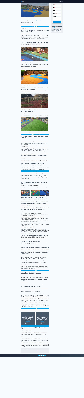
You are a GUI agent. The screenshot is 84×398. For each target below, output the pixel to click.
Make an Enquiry (42, 355)
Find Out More (35, 270)
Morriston (37, 350)
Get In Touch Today (35, 26)
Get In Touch (57, 26)
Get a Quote (35, 11)
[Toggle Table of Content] (28, 28)
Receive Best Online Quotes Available (35, 134)
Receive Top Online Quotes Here (35, 171)
